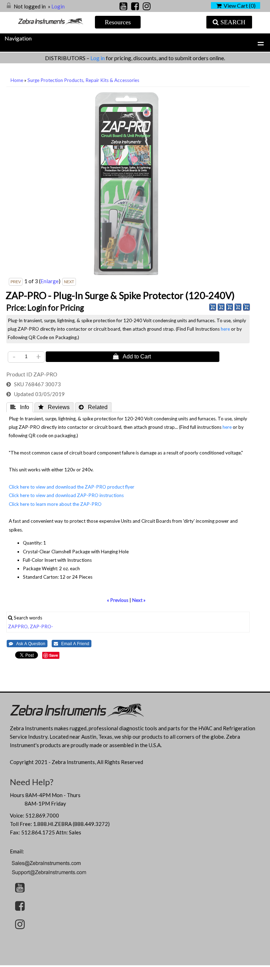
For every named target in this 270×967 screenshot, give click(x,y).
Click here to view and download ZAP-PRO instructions (66, 495)
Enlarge (49, 281)
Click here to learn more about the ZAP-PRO (55, 504)
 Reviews (54, 407)
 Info (19, 407)
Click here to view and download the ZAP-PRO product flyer (71, 487)
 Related (93, 407)
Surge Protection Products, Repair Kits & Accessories (83, 80)
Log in (98, 58)
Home (17, 80)
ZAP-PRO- (41, 626)
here (225, 329)
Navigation (18, 38)
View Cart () (238, 5)
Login (58, 6)
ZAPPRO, (18, 626)
